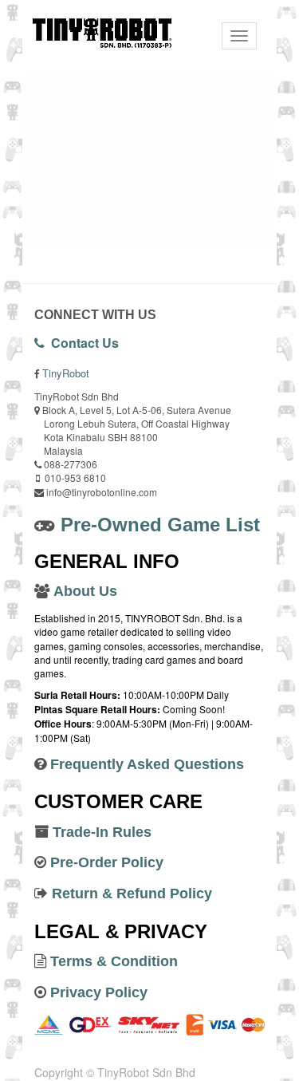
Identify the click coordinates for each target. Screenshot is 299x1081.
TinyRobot (65, 373)
